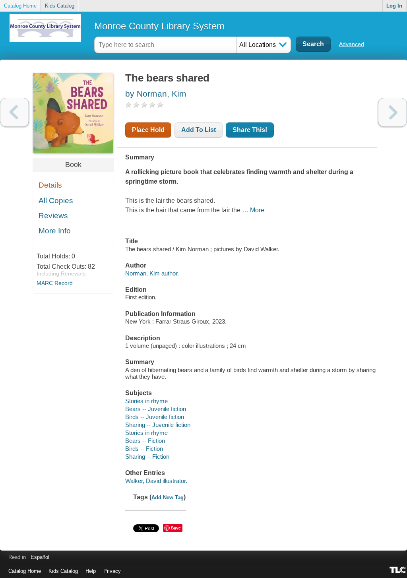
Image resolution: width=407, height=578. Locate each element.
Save (176, 528)
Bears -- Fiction (145, 440)
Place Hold (148, 129)
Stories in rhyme (146, 401)
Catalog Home (20, 6)
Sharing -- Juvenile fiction (157, 424)
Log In (394, 6)
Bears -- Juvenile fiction (155, 408)
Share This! (250, 129)
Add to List (198, 129)
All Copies (56, 200)
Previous (14, 112)
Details (50, 185)
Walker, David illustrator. (156, 480)
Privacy (112, 571)
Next (392, 112)
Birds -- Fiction (144, 448)
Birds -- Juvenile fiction (154, 416)
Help (90, 571)
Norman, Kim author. (152, 273)
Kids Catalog (59, 6)
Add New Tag (167, 497)
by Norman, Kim (155, 93)
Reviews (53, 215)
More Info (55, 231)
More (257, 210)
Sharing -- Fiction (147, 456)
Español (40, 557)
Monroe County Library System (159, 26)
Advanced (351, 44)
